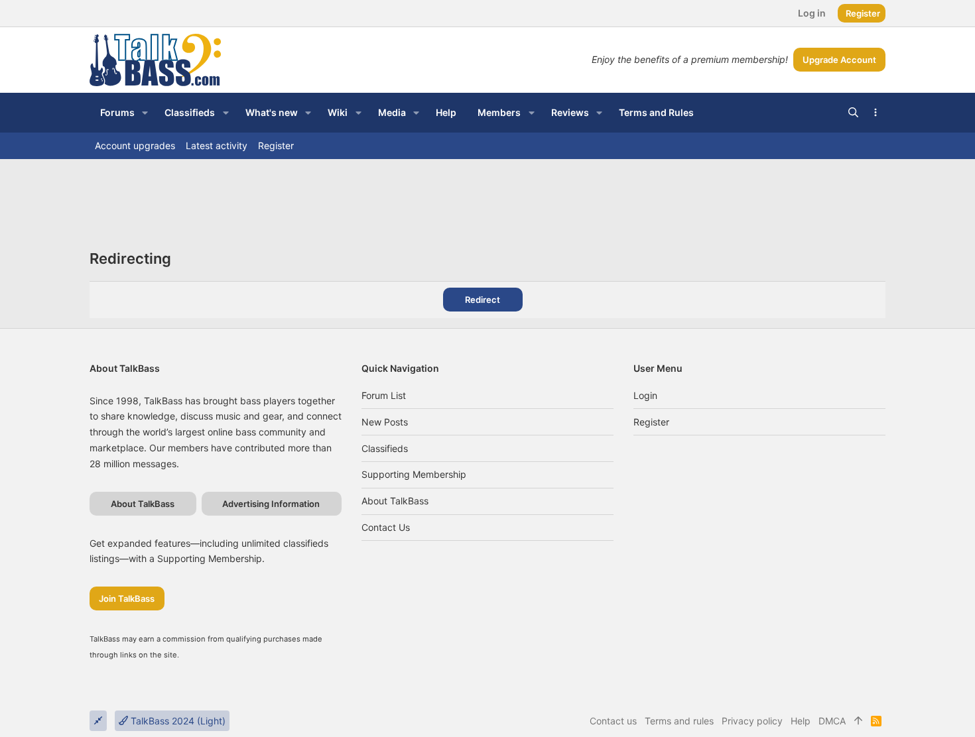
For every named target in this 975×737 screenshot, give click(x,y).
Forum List (383, 395)
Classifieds (384, 448)
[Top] (858, 721)
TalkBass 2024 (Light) (177, 720)
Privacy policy (752, 720)
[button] (145, 112)
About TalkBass (394, 500)
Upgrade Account (839, 59)
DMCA (832, 720)
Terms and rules (679, 720)
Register (651, 421)
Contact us (385, 527)
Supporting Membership (413, 474)
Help (801, 720)
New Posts (384, 421)
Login (645, 395)
